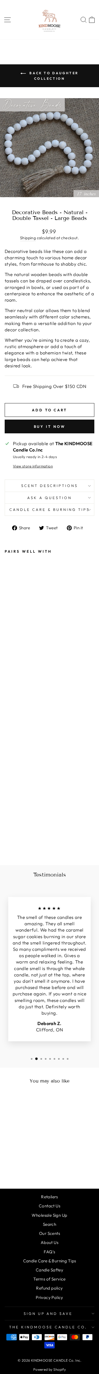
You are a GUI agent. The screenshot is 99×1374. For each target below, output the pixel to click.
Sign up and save (48, 1313)
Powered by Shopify (49, 1369)
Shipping (28, 237)
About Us (49, 1242)
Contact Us (49, 1205)
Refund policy (49, 1288)
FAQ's (49, 1251)
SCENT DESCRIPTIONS (49, 485)
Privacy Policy (49, 1297)
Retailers (49, 1196)
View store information (33, 466)
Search (49, 1224)
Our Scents (49, 1233)
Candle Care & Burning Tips (49, 509)
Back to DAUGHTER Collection (53, 76)
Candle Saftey (49, 1270)
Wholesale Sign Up (49, 1215)
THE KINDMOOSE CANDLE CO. (48, 1327)
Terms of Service (49, 1279)
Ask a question (49, 497)
